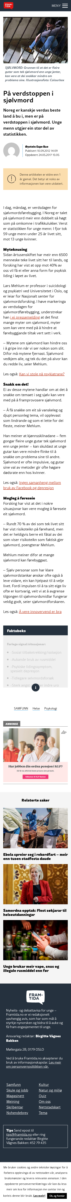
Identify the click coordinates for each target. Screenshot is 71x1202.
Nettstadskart (50, 1107)
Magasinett (15, 1095)
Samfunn (13, 1084)
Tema (43, 1112)
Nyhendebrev (17, 1112)
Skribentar (14, 1107)
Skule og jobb (17, 1090)
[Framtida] (8, 6)
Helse (36, 708)
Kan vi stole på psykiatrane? (42, 374)
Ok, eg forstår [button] (57, 1195)
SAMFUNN (21, 708)
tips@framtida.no (19, 1134)
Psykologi (50, 708)
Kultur (44, 1084)
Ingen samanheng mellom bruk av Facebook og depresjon (32, 485)
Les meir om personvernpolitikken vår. (33, 1064)
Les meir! (39, 1195)
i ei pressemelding (25, 317)
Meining (12, 1101)
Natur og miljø (50, 1090)
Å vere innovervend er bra (40, 611)
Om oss (45, 1101)
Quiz (42, 1095)
